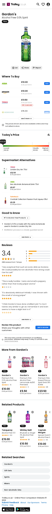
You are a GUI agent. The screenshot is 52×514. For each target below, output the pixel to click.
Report (38, 68)
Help (12, 505)
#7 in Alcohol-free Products (15, 218)
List (16, 68)
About (23, 502)
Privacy (5, 505)
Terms (44, 502)
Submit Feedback (10, 502)
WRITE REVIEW (42, 327)
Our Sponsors (33, 502)
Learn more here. (11, 341)
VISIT (47, 83)
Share (26, 68)
